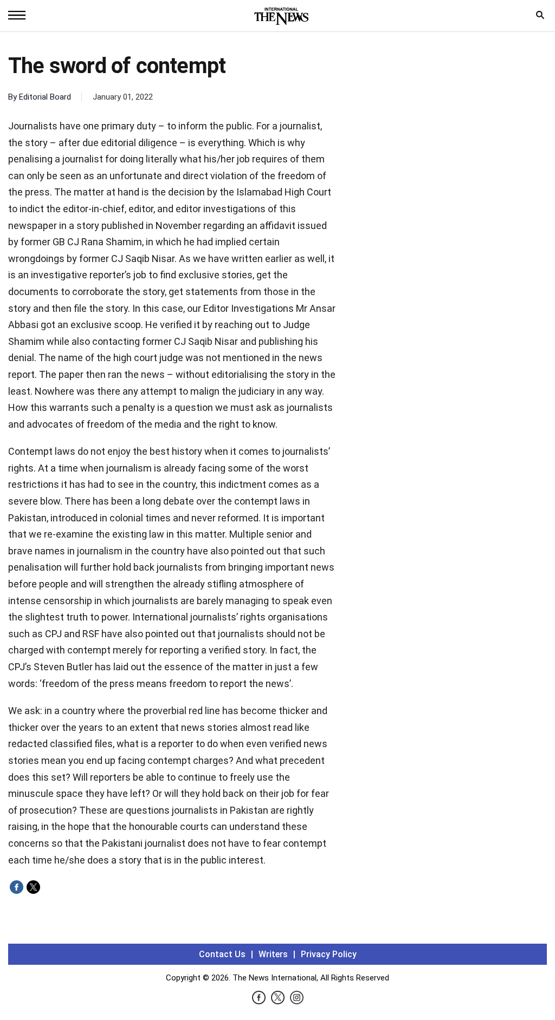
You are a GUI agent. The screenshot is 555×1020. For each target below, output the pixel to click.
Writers (273, 954)
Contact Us (222, 954)
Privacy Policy (329, 954)
